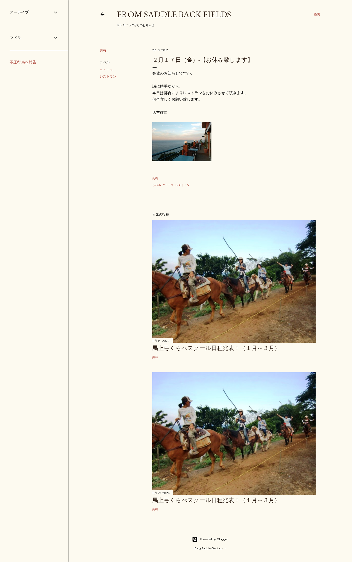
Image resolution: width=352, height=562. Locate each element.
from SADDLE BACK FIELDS (174, 14)
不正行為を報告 (23, 62)
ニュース (106, 70)
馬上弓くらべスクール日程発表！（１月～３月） (216, 348)
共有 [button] (103, 50)
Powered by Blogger (214, 539)
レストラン (108, 76)
